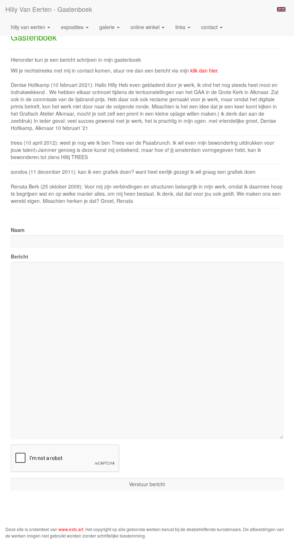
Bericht (19, 256)
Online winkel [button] (146, 27)
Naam (17, 229)
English (281, 9)
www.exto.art (70, 529)
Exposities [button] (73, 27)
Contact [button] (210, 27)
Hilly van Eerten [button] (29, 27)
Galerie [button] (107, 27)
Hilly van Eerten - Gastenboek (48, 9)
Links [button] (181, 27)
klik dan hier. (204, 70)
